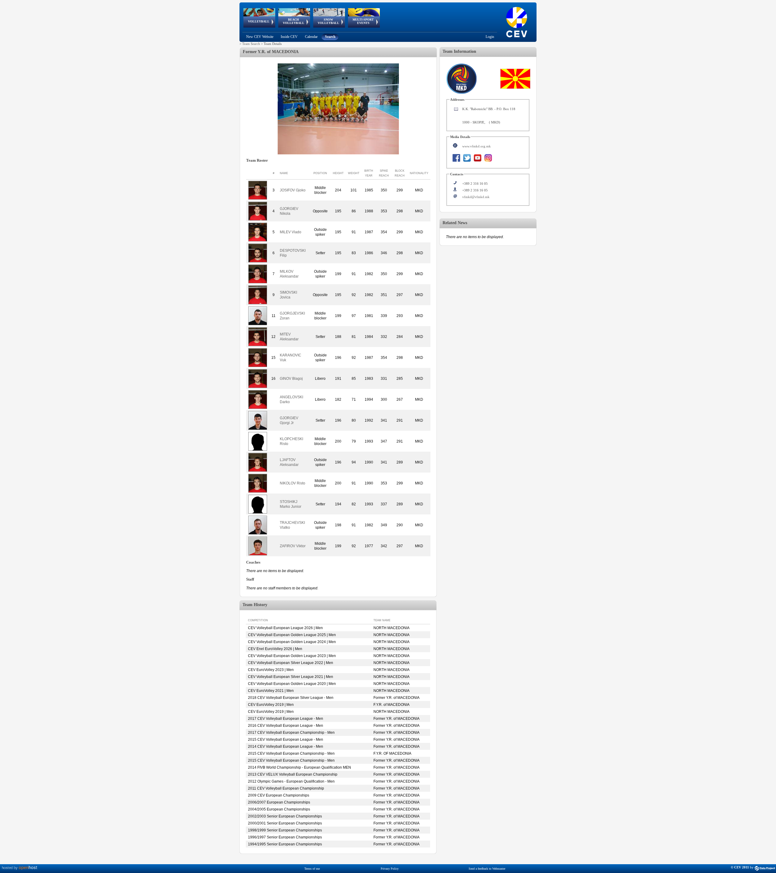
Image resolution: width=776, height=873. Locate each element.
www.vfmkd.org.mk (476, 146)
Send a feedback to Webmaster (487, 868)
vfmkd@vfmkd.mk (476, 197)
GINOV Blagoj (291, 378)
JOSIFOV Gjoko (293, 190)
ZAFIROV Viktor (293, 546)
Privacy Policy (390, 868)
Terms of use (312, 868)
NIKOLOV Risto (292, 483)
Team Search (251, 44)
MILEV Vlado (290, 232)
